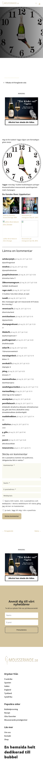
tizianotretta (8, 448)
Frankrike (8, 679)
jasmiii (5, 440)
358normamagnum (10, 282)
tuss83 (5, 298)
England (7, 690)
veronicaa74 (7, 308)
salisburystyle (8, 259)
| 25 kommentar (21, 63)
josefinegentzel (9, 340)
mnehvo (5, 267)
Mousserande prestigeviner (15, 720)
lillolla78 (6, 332)
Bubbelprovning (11, 709)
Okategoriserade (11, 78)
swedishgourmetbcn (11, 387)
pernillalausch (8, 403)
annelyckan (7, 399)
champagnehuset (10, 324)
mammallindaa (9, 379)
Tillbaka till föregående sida (15, 83)
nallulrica (6, 424)
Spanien (7, 682)
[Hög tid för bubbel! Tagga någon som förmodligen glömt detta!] (21, 182)
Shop (6, 739)
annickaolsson (8, 316)
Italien (6, 686)
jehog (4, 371)
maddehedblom (9, 416)
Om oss (7, 732)
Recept (7, 713)
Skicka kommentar (12, 516)
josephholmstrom (10, 274)
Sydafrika (8, 697)
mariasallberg (8, 391)
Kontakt (7, 736)
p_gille (5, 432)
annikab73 (7, 363)
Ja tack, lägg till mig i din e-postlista (20, 510)
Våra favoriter (10, 716)
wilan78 (5, 348)
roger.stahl (7, 290)
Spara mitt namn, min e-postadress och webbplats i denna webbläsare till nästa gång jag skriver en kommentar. (21, 503)
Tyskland (8, 693)
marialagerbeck (9, 355)
